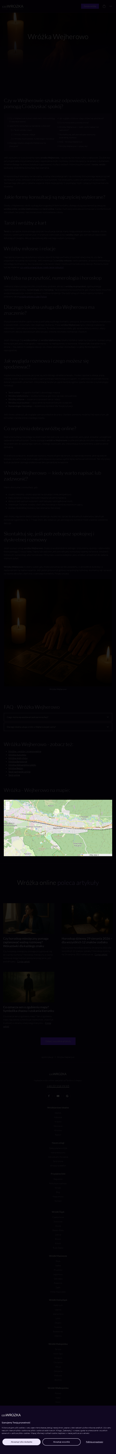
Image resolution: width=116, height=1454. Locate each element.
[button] (8, 803)
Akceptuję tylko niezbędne (21, 1442)
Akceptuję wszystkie (61, 1442)
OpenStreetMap (105, 855)
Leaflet (86, 855)
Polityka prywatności (94, 1442)
